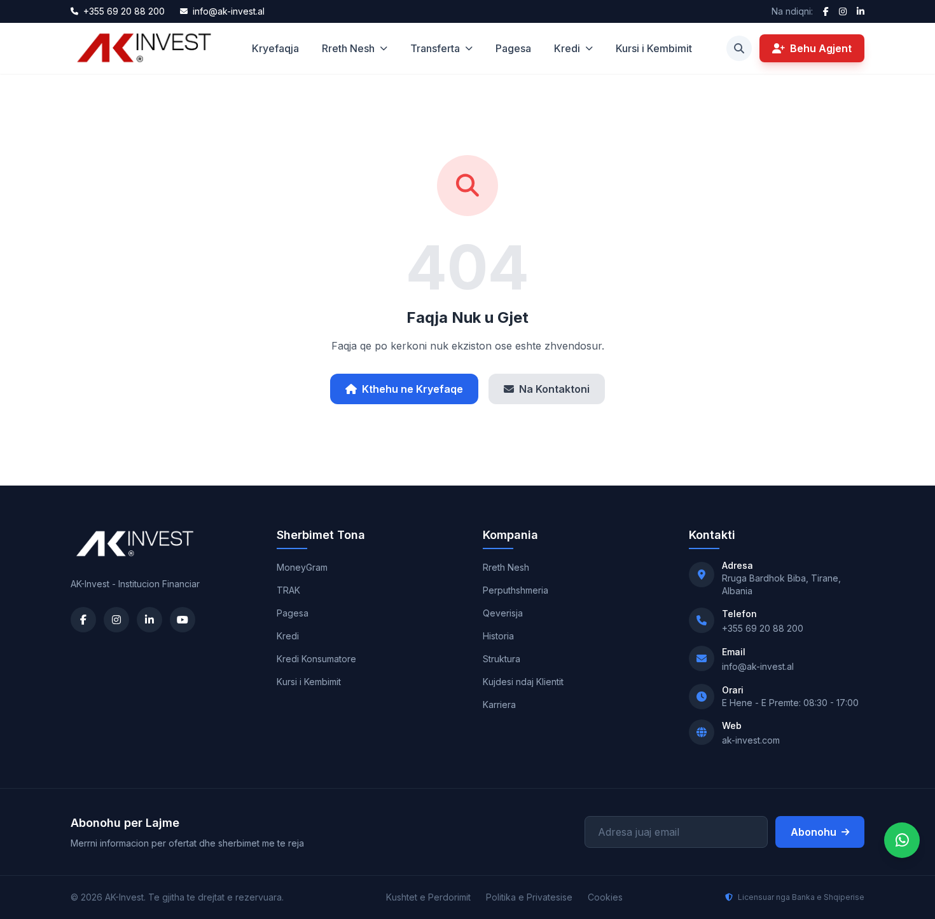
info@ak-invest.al (758, 666)
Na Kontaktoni (554, 389)
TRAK (288, 590)
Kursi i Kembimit (654, 48)
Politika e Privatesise (529, 897)
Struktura (501, 658)
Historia (498, 635)
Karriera (499, 704)
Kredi (567, 48)
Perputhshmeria (515, 590)
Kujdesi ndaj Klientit (523, 681)
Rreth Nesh (348, 48)
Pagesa (513, 48)
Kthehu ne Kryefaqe (412, 389)
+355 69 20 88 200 (762, 628)
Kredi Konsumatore (316, 658)
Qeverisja (503, 613)
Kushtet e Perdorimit (428, 897)
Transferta (435, 48)
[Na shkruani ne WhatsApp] (902, 840)
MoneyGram (302, 567)
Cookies (605, 897)
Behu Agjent (821, 48)
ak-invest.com (751, 740)
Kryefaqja (275, 48)
